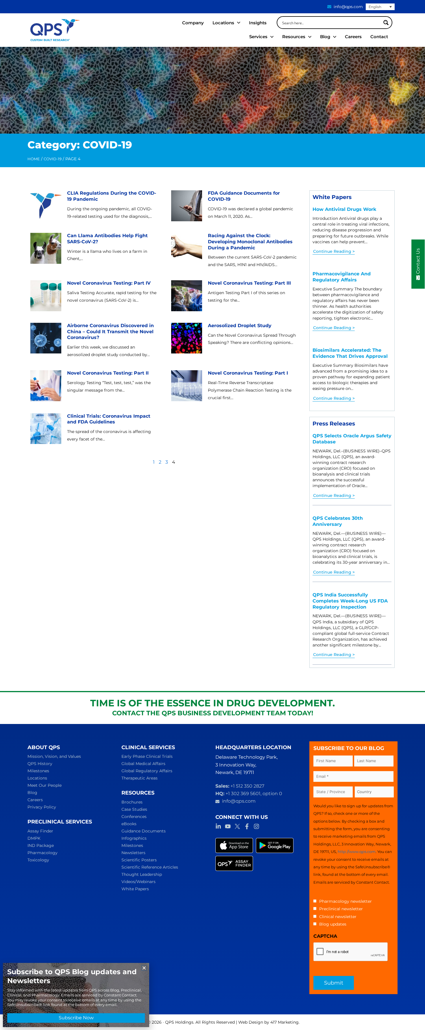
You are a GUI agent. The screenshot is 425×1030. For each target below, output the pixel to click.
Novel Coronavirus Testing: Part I (248, 373)
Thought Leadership (141, 874)
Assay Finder (40, 831)
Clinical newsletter (337, 916)
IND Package (40, 845)
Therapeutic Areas (139, 778)
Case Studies (134, 809)
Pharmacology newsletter (345, 901)
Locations (37, 778)
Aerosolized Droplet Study (239, 325)
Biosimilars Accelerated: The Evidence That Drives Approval (350, 353)
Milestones (38, 770)
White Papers (332, 197)
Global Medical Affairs (143, 763)
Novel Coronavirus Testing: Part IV (109, 283)
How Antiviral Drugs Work (344, 209)
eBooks (128, 823)
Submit (333, 983)
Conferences (134, 816)
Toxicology (38, 860)
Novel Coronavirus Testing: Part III (249, 283)
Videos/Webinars (138, 881)
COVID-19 (53, 158)
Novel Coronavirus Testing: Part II (108, 373)
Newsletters (133, 852)
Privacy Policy (41, 807)
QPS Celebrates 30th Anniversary (338, 521)
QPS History (39, 763)
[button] (144, 968)
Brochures (132, 802)
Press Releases (334, 423)
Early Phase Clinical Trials (147, 756)
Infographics (134, 838)
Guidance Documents (143, 831)
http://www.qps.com (357, 851)
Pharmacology (42, 852)
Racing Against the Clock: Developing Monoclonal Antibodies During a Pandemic (250, 241)
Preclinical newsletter (341, 908)
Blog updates (332, 924)
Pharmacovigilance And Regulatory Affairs (342, 277)
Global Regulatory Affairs (146, 770)
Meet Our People (44, 785)
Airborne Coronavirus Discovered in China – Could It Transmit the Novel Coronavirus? (110, 331)
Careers (35, 799)
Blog (32, 792)
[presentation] (350, 951)
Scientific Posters (139, 860)
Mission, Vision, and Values (54, 756)
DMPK (33, 838)
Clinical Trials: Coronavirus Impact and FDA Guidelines (108, 419)
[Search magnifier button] (386, 23)
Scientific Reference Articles (149, 867)
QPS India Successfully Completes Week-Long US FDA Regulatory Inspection (350, 601)
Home (33, 158)
